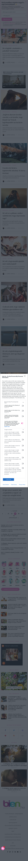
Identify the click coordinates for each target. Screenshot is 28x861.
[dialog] (14, 430)
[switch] (22, 406)
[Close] (25, 376)
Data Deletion (6, 484)
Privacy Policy (22, 484)
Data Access (14, 484)
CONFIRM (8, 479)
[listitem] (14, 402)
